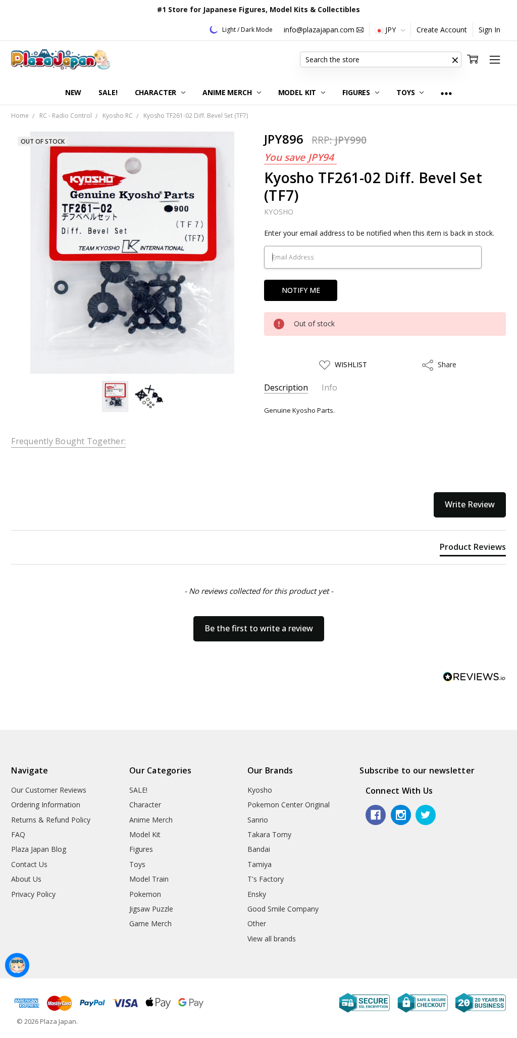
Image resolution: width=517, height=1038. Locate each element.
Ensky (256, 894)
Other (256, 923)
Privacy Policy (33, 894)
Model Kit (298, 92)
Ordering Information (45, 804)
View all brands (271, 938)
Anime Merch (227, 92)
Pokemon (145, 894)
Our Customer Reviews (48, 790)
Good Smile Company (283, 909)
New (73, 92)
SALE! (107, 92)
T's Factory (265, 879)
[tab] (473, 548)
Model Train (149, 879)
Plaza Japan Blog (38, 849)
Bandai (258, 849)
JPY (390, 29)
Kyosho (259, 790)
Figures (357, 92)
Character (157, 92)
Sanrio (257, 820)
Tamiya (259, 864)
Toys (406, 92)
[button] (455, 60)
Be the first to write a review (258, 628)
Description (286, 387)
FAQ (18, 834)
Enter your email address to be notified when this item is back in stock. (379, 233)
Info (329, 387)
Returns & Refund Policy (50, 820)
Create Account (442, 29)
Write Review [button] (470, 504)
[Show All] (446, 92)
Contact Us (29, 864)
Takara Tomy (269, 834)
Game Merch (150, 923)
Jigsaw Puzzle (151, 909)
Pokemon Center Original (288, 804)
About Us (26, 879)
